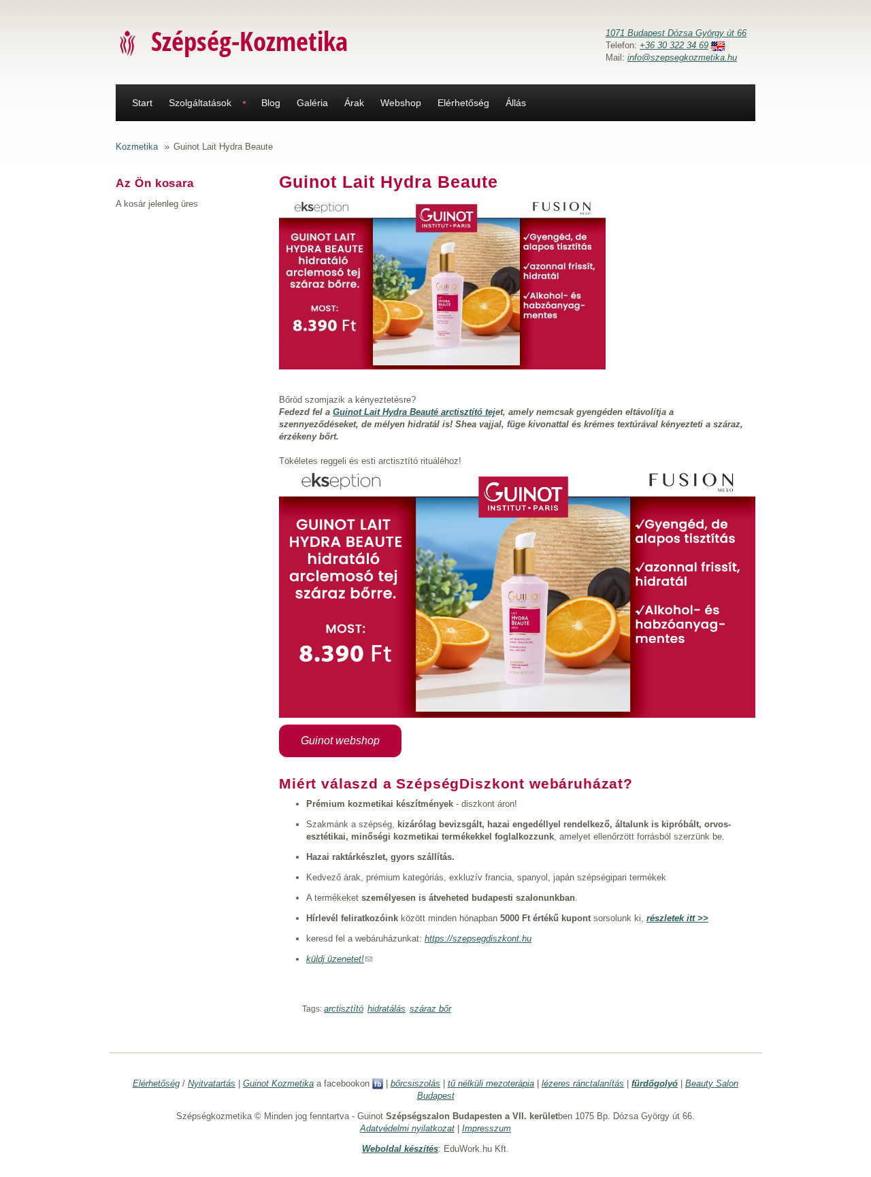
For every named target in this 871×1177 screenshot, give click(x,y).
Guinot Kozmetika (278, 1083)
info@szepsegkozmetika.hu (682, 57)
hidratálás (386, 1009)
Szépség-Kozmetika (249, 40)
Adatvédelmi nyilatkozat (407, 1128)
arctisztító (343, 1009)
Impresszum (486, 1128)
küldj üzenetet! (339, 959)
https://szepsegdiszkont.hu (478, 938)
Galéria (312, 102)
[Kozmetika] (128, 42)
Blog (270, 102)
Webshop (400, 102)
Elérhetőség (463, 102)
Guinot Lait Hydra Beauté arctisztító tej (414, 412)
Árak (354, 102)
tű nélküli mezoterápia (491, 1083)
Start (142, 102)
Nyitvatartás (211, 1083)
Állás (516, 102)
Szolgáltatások (200, 102)
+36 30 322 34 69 (674, 45)
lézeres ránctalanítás (583, 1083)
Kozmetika (137, 147)
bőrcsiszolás (415, 1083)
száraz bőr (430, 1009)
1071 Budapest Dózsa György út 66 (676, 33)
